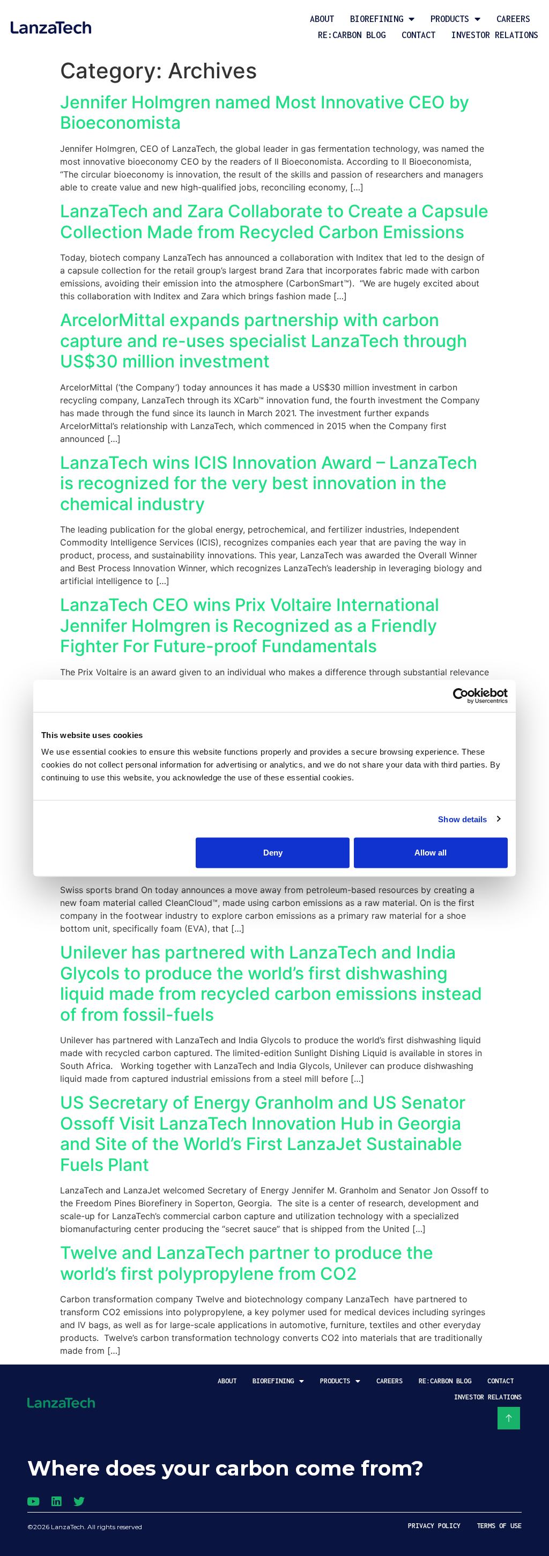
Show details (462, 818)
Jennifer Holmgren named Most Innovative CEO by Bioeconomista (264, 112)
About (322, 19)
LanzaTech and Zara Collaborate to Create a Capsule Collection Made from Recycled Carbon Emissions (274, 221)
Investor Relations (494, 35)
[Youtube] (33, 1501)
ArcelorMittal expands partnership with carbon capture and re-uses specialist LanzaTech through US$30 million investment (263, 340)
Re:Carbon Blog (351, 35)
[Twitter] (79, 1501)
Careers (513, 19)
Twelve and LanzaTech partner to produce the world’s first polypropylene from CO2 (246, 1263)
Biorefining (376, 19)
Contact (418, 35)
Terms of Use (499, 1526)
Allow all (430, 852)
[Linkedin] (56, 1501)
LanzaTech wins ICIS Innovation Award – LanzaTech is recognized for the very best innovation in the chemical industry (268, 483)
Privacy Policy (434, 1526)
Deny (273, 852)
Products (450, 19)
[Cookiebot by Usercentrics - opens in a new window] (461, 696)
